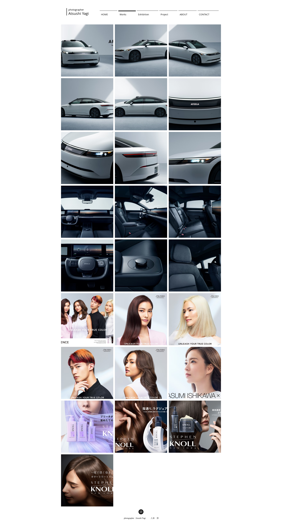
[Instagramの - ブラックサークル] (141, 511)
